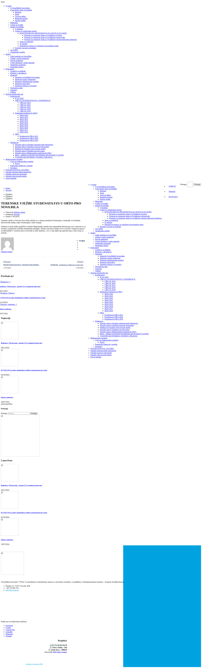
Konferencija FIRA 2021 (29, 136)
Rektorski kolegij (21, 19)
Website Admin (19, 212)
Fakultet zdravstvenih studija (16, 176)
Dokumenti (10, 69)
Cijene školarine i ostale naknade (22, 63)
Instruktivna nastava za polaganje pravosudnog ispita (39, 46)
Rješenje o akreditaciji (18, 73)
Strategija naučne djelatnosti (25, 79)
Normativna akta (16, 88)
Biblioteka (14, 23)
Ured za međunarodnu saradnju (21, 161)
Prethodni (7, 262)
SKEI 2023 (24, 117)
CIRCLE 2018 (25, 111)
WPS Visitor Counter (60, 652)
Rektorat (18, 12)
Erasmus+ (14, 168)
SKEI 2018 (24, 128)
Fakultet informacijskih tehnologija (18, 172)
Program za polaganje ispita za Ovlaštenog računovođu (44, 37)
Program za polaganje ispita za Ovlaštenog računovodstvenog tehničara (50, 40)
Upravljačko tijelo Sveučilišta (21, 10)
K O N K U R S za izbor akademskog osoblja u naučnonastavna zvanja (24, 370)
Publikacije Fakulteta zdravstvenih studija (30, 149)
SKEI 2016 (24, 132)
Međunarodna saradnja (14, 159)
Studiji (8, 54)
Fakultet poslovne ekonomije (16, 174)
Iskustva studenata (7, 397)
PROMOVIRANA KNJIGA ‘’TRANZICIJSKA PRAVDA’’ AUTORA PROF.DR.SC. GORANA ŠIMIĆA (21, 266)
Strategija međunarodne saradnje (27, 82)
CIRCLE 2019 (25, 109)
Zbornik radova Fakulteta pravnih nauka (30, 151)
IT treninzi (23, 44)
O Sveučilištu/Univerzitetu (20, 8)
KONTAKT (173, 197)
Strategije (13, 75)
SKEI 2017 (24, 130)
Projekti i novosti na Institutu (25, 48)
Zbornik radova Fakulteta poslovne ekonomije (32, 147)
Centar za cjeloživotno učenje (26, 31)
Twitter (8, 628)
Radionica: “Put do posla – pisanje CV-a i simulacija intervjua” (22, 343)
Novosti (8, 190)
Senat (17, 14)
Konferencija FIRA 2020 (29, 138)
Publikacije (14, 143)
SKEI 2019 (24, 126)
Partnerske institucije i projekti (21, 166)
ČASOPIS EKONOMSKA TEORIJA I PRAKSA (34, 157)
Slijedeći (80, 262)
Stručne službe (20, 21)
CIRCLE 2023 (25, 103)
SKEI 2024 (24, 115)
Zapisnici (13, 90)
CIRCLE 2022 (25, 105)
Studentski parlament (18, 65)
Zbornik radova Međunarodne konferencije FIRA (33, 153)
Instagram (9, 634)
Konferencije (15, 96)
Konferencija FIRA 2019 (29, 140)
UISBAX (172, 186)
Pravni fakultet (11, 178)
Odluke (13, 92)
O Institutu (19, 29)
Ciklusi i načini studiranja (19, 58)
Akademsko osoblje (17, 52)
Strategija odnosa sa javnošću (26, 86)
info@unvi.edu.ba (12, 590)
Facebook (9, 626)
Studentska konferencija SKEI (26, 113)
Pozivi (17, 164)
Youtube (9, 636)
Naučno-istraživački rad (14, 94)
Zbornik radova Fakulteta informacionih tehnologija (34, 145)
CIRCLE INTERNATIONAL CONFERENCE (32, 101)
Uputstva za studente (18, 71)
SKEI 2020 (24, 124)
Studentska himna (16, 67)
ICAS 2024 (19, 98)
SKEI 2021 (24, 122)
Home (8, 188)
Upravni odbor (20, 16)
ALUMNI (14, 50)
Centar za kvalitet (16, 25)
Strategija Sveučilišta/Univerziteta (27, 77)
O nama (8, 6)
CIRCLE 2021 (25, 107)
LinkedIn (9, 632)
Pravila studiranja (16, 61)
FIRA (17, 134)
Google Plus (10, 630)
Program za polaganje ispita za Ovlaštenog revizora (43, 35)
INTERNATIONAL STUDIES (17, 170)
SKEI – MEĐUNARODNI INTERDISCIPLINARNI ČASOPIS (39, 155)
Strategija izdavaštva (22, 84)
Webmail (172, 191)
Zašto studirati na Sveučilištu (20, 56)
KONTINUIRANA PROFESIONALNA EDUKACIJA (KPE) (43, 33)
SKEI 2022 (24, 119)
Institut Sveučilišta (17, 27)
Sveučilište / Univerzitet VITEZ (34, 664)
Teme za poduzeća (26, 42)
